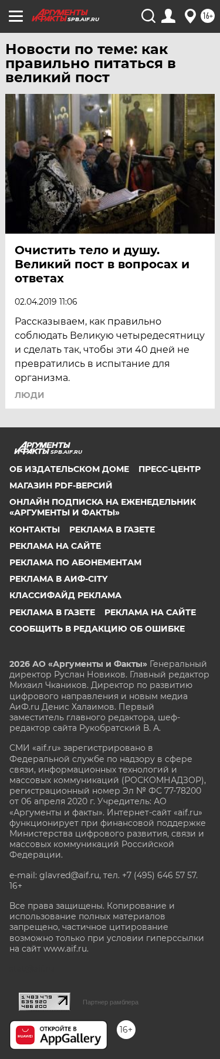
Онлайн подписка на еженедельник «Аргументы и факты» (102, 507)
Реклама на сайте (55, 546)
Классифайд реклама (65, 595)
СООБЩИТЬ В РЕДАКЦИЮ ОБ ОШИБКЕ (97, 628)
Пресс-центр (169, 469)
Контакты (34, 529)
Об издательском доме (69, 469)
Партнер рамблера (110, 1002)
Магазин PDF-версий (61, 485)
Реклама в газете (112, 529)
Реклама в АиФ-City (58, 579)
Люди (30, 395)
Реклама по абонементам (75, 562)
